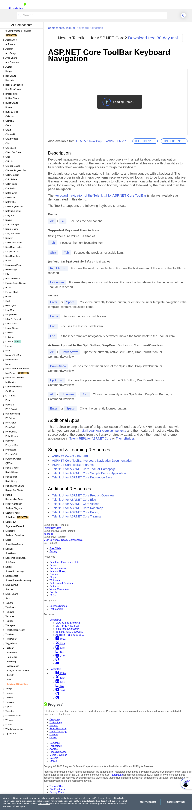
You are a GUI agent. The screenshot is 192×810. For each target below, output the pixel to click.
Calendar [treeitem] (9, 116)
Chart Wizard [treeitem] (11, 139)
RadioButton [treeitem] (11, 476)
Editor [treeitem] (8, 260)
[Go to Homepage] (24, 8)
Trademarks (116, 775)
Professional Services (61, 583)
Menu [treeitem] (8, 364)
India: (68, 629)
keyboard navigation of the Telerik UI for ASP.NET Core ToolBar (100, 195)
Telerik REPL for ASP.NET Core (90, 438)
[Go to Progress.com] (53, 705)
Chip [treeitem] (7, 157)
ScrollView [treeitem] (10, 521)
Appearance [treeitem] (13, 666)
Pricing (53, 551)
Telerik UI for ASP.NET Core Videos (75, 503)
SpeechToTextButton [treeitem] (15, 558)
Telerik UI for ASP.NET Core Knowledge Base (82, 477)
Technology (56, 722)
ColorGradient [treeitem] (12, 175)
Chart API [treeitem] (10, 134)
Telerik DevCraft (52, 528)
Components (56, 27)
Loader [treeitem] (8, 346)
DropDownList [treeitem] (12, 251)
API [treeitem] (9, 679)
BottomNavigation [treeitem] (14, 84)
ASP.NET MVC (116, 141)
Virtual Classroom (59, 589)
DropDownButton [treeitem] (13, 247)
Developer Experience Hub (64, 562)
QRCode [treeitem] (9, 463)
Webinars (55, 580)
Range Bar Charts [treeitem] (14, 490)
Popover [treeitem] (9, 440)
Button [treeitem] (8, 107)
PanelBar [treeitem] (9, 404)
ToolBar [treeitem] (9, 648)
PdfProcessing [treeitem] (12, 413)
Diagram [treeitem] (9, 215)
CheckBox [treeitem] (10, 148)
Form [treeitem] (8, 287)
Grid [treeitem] (7, 301)
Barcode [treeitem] (9, 80)
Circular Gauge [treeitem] (12, 166)
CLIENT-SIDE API (143, 141)
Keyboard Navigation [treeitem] (17, 684)
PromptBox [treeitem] (10, 449)
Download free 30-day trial (153, 38)
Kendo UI (49, 534)
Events (53, 592)
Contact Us (55, 620)
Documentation (58, 568)
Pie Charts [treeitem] (10, 422)
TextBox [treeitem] (9, 621)
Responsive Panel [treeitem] (14, 499)
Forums (54, 574)
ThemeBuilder (125, 438)
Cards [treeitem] (8, 125)
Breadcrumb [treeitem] (11, 94)
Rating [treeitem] (8, 494)
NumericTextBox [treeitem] (13, 386)
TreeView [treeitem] (10, 702)
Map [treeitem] (7, 350)
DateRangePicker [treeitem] (14, 206)
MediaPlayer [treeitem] (11, 359)
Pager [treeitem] (8, 400)
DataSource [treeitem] (11, 193)
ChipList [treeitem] (9, 161)
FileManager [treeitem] (11, 269)
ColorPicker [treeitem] (11, 184)
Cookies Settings (176, 802)
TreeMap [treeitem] (9, 697)
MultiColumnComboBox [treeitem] (17, 368)
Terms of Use (56, 786)
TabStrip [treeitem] (9, 603)
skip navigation (15, 8)
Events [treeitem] (10, 675)
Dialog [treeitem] (8, 220)
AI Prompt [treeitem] (10, 44)
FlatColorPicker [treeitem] (13, 278)
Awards (54, 725)
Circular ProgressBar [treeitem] (15, 170)
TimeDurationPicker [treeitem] (15, 630)
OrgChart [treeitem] (10, 391)
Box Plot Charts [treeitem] (13, 89)
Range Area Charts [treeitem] (14, 485)
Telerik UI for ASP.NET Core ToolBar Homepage (84, 469)
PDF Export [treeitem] (11, 409)
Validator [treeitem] (9, 711)
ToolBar (70, 27)
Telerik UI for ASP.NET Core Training (76, 516)
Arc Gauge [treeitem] (10, 53)
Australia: (70, 635)
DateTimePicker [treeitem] (13, 211)
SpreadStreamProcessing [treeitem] (18, 580)
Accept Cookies (148, 802)
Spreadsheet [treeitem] (11, 576)
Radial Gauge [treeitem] (12, 472)
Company (55, 719)
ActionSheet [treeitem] (11, 39)
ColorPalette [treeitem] (11, 179)
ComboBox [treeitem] (10, 188)
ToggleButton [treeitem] (11, 643)
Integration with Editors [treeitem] (18, 670)
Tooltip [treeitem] (8, 688)
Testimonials (56, 609)
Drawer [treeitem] (9, 238)
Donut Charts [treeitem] (11, 229)
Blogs (53, 577)
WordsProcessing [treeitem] (14, 729)
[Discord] (57, 663)
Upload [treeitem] (8, 706)
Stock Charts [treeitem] (11, 594)
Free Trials (55, 548)
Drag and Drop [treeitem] (12, 233)
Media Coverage (58, 731)
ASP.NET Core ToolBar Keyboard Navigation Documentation (92, 460)
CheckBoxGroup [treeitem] (13, 152)
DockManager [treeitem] (12, 224)
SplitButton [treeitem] (10, 562)
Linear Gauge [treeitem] (12, 328)
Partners (54, 586)
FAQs (53, 595)
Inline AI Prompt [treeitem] (13, 319)
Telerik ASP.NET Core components (103, 430)
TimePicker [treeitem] (10, 639)
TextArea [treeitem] (9, 616)
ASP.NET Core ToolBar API (70, 456)
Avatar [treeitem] (8, 66)
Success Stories (58, 606)
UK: (68, 626)
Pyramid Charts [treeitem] (13, 458)
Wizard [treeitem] (8, 724)
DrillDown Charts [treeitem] (13, 242)
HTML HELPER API (172, 141)
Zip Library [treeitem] (10, 733)
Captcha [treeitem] (9, 121)
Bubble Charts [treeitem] (12, 98)
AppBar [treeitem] (9, 48)
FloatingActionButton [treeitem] (15, 283)
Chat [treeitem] (7, 143)
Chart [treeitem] (8, 130)
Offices (53, 737)
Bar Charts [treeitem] (10, 75)
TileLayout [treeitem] (10, 625)
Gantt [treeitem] (8, 296)
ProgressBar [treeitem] (11, 445)
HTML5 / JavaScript (89, 141)
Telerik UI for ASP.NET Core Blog (74, 499)
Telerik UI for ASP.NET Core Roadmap (77, 508)
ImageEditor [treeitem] (11, 314)
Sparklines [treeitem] (10, 553)
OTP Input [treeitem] (10, 395)
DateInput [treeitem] (10, 197)
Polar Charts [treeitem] (11, 436)
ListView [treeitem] (9, 337)
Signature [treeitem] (10, 530)
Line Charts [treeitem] (11, 323)
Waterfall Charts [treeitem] (13, 715)
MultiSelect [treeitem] (17, 373)
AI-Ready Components (70, 540)
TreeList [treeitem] (9, 693)
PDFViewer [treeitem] (11, 418)
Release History (58, 571)
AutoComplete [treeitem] (12, 62)
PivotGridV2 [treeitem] (11, 431)
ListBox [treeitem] (9, 332)
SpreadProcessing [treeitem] (14, 571)
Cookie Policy (44, 803)
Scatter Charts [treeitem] (12, 512)
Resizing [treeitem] (11, 661)
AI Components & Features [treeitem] (18, 32)
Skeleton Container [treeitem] (14, 535)
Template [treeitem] (9, 612)
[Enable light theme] (183, 15)
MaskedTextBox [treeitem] (13, 355)
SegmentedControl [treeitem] (14, 526)
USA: (68, 623)
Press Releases (58, 728)
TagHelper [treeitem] (12, 657)
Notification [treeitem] (10, 382)
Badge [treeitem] (8, 71)
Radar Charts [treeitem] (12, 467)
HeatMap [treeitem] (9, 310)
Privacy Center (57, 792)
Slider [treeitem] (8, 539)
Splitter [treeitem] (8, 567)
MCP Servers (51, 540)
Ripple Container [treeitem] (13, 503)
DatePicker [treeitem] (10, 202)
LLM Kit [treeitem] (12, 341)
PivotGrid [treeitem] (10, 427)
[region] (96, 802)
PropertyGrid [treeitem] (11, 454)
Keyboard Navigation (90, 27)
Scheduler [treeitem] (16, 517)
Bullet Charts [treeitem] (11, 103)
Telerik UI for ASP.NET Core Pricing (75, 512)
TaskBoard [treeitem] (10, 607)
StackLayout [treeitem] (11, 585)
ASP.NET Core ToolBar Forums (73, 464)
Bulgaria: (69, 632)
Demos (53, 565)
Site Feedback (57, 789)
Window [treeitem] (9, 720)
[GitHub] (57, 660)
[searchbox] (92, 15)
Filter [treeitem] (7, 274)
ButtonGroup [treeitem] (11, 112)
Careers (54, 734)
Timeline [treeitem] (9, 634)
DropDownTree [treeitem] (12, 256)
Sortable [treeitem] (9, 549)
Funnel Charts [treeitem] (12, 292)
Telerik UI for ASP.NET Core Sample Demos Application (89, 473)
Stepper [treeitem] (9, 589)
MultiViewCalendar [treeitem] (14, 377)
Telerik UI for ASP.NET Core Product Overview (83, 495)
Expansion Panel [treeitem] (13, 265)
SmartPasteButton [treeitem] (14, 544)
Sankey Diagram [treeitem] (13, 508)
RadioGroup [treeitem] (11, 481)
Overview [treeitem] (12, 652)
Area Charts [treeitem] (11, 57)
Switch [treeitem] (8, 598)
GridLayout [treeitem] (10, 305)
